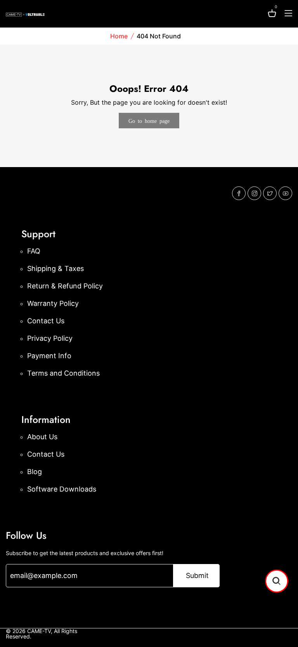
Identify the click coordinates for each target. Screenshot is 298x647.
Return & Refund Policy (65, 286)
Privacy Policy (50, 338)
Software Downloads (61, 489)
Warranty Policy (53, 303)
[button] (276, 581)
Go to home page (149, 120)
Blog (34, 472)
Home (119, 36)
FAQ (33, 251)
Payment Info (49, 356)
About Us (42, 437)
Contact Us (45, 321)
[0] (272, 14)
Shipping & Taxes (55, 268)
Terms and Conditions (63, 373)
